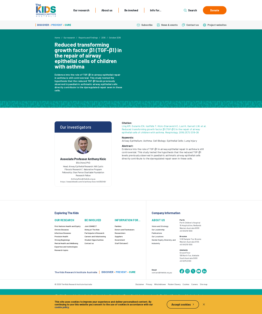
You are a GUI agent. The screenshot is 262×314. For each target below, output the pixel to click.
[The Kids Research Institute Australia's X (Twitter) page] (193, 271)
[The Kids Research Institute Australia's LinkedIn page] (204, 271)
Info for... (155, 10)
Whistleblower (160, 284)
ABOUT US (158, 220)
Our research (81, 10)
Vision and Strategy (160, 226)
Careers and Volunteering (95, 236)
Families (118, 226)
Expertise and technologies (66, 247)
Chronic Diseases (62, 229)
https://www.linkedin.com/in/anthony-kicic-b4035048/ (83, 181)
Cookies (186, 284)
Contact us (89, 243)
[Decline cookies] (203, 304)
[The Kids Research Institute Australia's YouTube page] (198, 271)
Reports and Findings (88, 37)
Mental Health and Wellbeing (66, 243)
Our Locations (157, 236)
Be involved (131, 10)
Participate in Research (94, 233)
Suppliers (119, 236)
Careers (194, 284)
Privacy (149, 284)
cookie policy (62, 307)
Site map (203, 284)
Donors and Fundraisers (124, 229)
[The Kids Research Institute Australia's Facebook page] (182, 271)
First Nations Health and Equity (68, 226)
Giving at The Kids (92, 229)
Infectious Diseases (63, 233)
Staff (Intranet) (121, 243)
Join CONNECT (91, 226)
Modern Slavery (174, 284)
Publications (157, 233)
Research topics (61, 250)
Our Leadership (158, 229)
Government (120, 240)
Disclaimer (140, 284)
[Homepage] (45, 10)
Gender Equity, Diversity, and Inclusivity (164, 241)
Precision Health (61, 236)
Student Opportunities (94, 240)
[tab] (83, 169)
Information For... (128, 220)
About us (106, 10)
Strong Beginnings (62, 240)
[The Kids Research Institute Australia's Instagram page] (187, 271)
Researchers (120, 233)
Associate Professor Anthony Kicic (83, 158)
